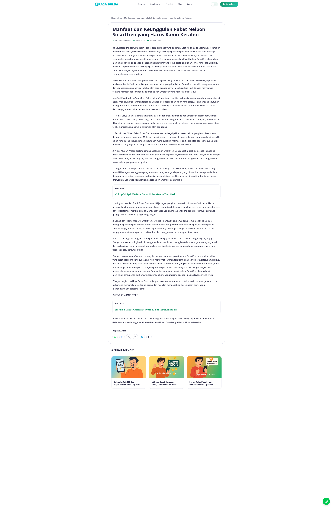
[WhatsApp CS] (326, 501)
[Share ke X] (128, 336)
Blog (180, 4)
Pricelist (169, 4)
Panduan (154, 4)
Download (230, 4)
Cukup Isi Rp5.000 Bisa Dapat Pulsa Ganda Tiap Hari (145, 194)
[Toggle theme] (214, 4)
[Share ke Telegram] (142, 336)
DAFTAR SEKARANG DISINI (125, 295)
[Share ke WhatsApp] (115, 336)
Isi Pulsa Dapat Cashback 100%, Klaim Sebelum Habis (146, 309)
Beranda (141, 4)
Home (113, 18)
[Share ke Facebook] (121, 336)
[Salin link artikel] (149, 336)
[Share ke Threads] (135, 336)
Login (189, 4)
